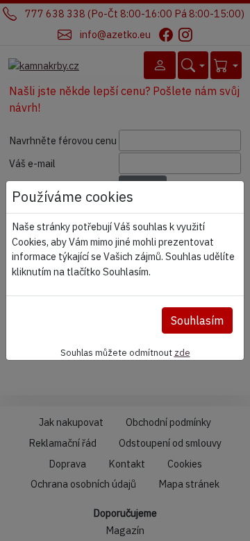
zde (182, 352)
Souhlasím (197, 320)
